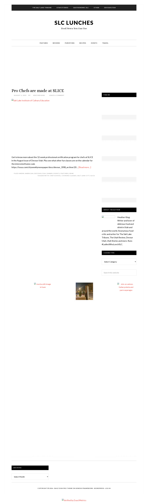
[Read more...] (85, 167)
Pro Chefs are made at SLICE (38, 90)
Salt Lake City (83, 175)
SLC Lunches (74, 22)
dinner (50, 173)
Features (64, 173)
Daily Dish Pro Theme (63, 488)
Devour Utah (40, 173)
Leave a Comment (56, 95)
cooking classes (69, 175)
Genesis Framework (84, 488)
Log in (108, 488)
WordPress (99, 488)
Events (56, 173)
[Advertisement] (74, 67)
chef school (55, 175)
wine (71, 173)
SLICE (92, 175)
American (29, 173)
